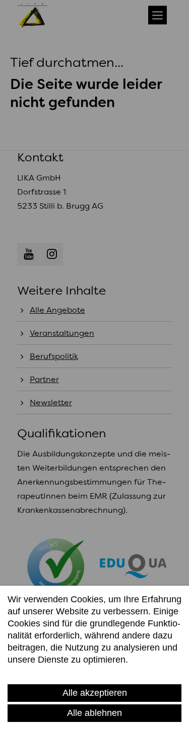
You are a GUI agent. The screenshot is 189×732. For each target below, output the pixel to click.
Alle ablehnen (94, 713)
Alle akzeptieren (94, 693)
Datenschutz (33, 672)
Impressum (82, 672)
